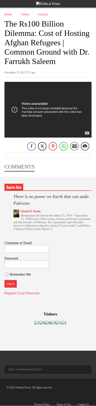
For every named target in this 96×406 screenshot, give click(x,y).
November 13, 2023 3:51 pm (19, 72)
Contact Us (83, 404)
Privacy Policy (42, 404)
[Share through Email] (74, 146)
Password (11, 258)
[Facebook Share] (31, 146)
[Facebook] (6, 357)
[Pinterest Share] (53, 146)
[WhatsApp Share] (63, 146)
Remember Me (20, 274)
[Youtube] (22, 357)
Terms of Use (63, 404)
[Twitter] (14, 357)
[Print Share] (85, 146)
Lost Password (29, 293)
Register (10, 293)
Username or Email (18, 243)
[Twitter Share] (42, 146)
